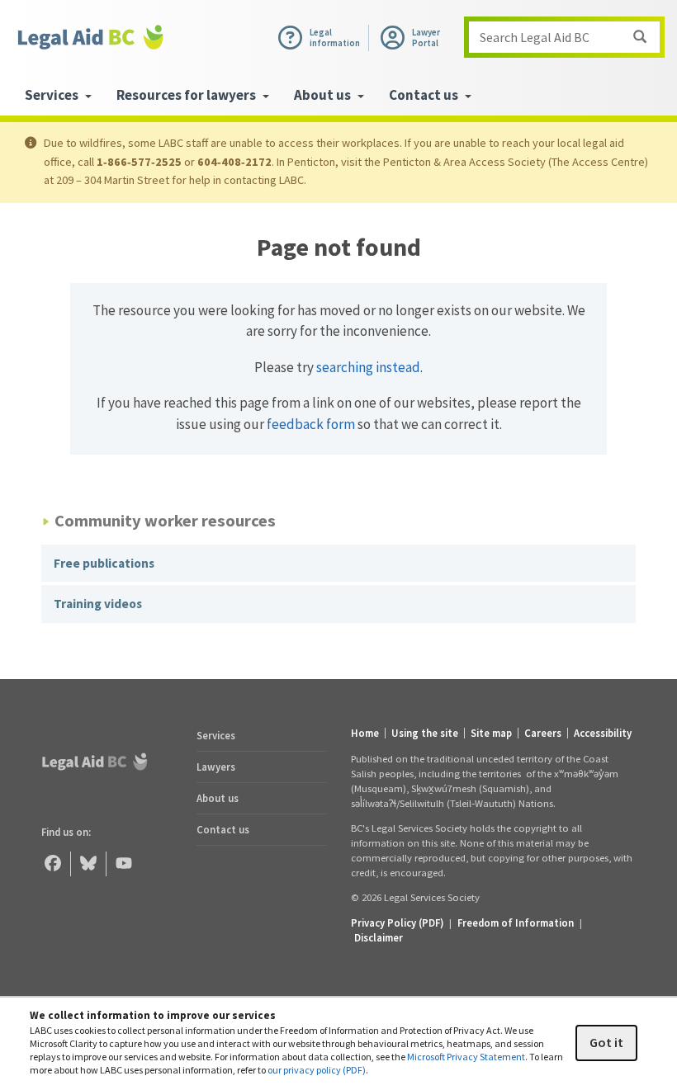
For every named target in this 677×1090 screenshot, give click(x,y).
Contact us (222, 829)
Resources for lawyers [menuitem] (187, 95)
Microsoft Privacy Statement (466, 1056)
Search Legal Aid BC (534, 37)
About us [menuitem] (323, 95)
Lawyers (215, 766)
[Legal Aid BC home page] (91, 37)
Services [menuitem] (53, 95)
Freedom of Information (515, 922)
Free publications (104, 563)
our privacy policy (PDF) (316, 1070)
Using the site (424, 733)
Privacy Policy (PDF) (397, 922)
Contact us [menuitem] (425, 95)
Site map (491, 733)
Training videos (98, 603)
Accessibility (603, 733)
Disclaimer (378, 937)
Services (215, 735)
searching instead (368, 367)
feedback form (311, 424)
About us (217, 798)
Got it (606, 1042)
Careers (542, 733)
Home (365, 733)
